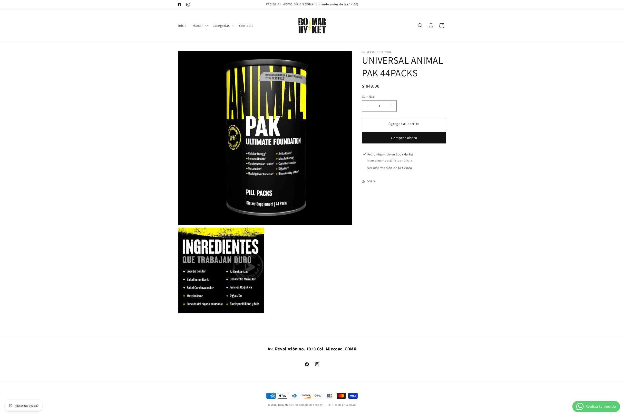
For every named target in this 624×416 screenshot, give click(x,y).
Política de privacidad (342, 404)
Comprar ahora (404, 137)
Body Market (286, 404)
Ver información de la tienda (389, 168)
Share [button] (371, 181)
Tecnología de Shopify (308, 404)
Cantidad (368, 96)
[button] (200, 25)
